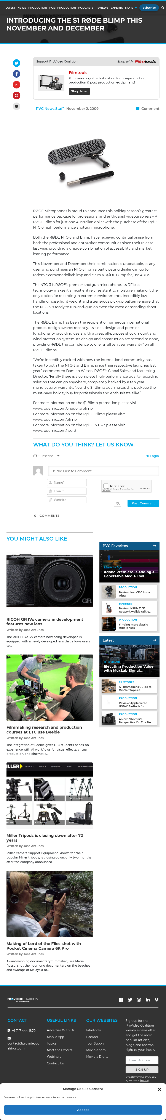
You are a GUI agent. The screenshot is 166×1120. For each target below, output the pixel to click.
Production (37, 7)
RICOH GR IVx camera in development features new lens (44, 622)
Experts (117, 7)
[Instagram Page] (139, 1000)
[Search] (162, 7)
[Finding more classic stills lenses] (108, 623)
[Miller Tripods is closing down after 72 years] (49, 795)
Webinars (54, 1057)
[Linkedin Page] (148, 1000)
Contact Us (55, 1063)
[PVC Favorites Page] (154, 546)
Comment (150, 109)
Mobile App (55, 1037)
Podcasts (85, 7)
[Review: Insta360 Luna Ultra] (108, 591)
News (22, 7)
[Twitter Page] (130, 1000)
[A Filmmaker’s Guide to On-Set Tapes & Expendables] (108, 686)
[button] (159, 1089)
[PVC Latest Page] (154, 640)
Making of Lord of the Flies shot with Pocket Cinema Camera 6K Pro (43, 946)
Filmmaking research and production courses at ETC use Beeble (44, 730)
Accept (83, 1110)
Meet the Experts (59, 1050)
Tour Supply (95, 1043)
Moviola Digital (97, 1057)
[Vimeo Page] (156, 1000)
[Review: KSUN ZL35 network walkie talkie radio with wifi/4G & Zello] (108, 607)
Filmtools (93, 1030)
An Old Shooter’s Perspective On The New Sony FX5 (136, 722)
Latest (10, 7)
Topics (51, 1043)
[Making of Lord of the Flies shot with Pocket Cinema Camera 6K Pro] (49, 903)
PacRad (92, 1037)
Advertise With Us (60, 1030)
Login (154, 456)
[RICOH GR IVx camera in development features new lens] (49, 579)
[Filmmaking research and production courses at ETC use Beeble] (49, 687)
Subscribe (149, 7)
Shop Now (79, 91)
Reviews (102, 7)
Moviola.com (96, 1050)
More (129, 7)
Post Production (62, 7)
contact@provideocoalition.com (23, 1045)
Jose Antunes (34, 630)
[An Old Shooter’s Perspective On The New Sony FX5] (108, 718)
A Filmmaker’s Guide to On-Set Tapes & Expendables (135, 690)
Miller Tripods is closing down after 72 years (44, 838)
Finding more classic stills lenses (133, 626)
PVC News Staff (50, 109)
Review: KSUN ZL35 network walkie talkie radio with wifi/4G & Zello (136, 611)
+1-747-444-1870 (23, 1031)
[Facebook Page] (121, 1000)
